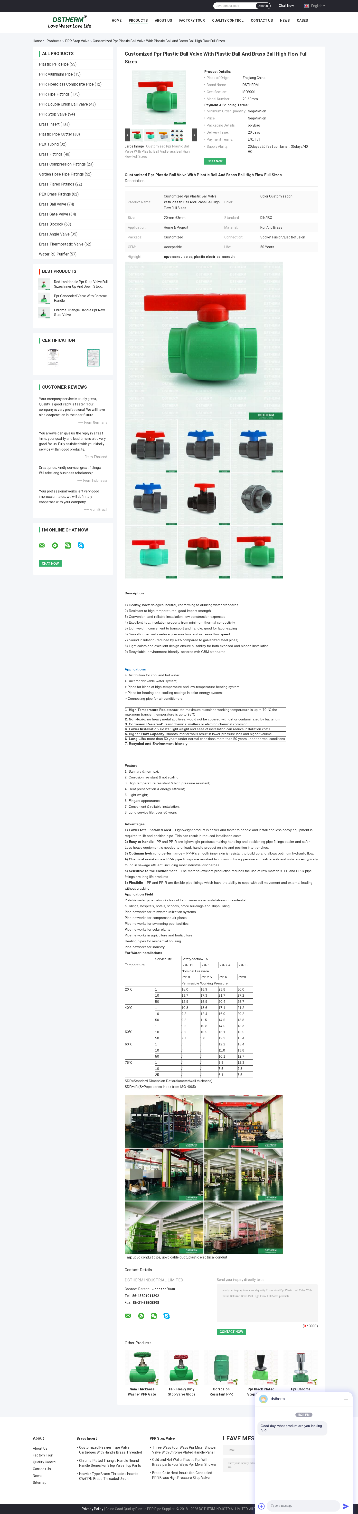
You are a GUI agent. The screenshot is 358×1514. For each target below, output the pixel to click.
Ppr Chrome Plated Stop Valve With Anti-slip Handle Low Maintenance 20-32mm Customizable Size (300, 1391)
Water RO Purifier (54, 254)
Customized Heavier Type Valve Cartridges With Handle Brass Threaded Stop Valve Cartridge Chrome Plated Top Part (111, 1450)
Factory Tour (192, 20)
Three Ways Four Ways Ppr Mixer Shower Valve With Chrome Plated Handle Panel (184, 1449)
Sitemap (40, 1483)
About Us (163, 20)
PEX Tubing (49, 144)
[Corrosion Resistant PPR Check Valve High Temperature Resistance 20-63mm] (221, 1367)
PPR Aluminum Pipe (56, 74)
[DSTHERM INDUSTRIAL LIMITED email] (45, 545)
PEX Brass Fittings (55, 194)
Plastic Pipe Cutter (55, 134)
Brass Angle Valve (54, 234)
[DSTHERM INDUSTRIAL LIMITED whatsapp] (58, 545)
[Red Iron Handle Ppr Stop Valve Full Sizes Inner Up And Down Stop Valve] (43, 284)
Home (117, 20)
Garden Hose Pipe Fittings (61, 174)
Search (263, 6)
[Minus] (346, 1399)
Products (138, 20)
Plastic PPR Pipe (54, 64)
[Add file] (261, 1506)
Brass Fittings (51, 154)
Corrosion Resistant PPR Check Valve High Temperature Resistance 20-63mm (221, 1391)
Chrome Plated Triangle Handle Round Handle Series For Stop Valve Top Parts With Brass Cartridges (110, 1464)
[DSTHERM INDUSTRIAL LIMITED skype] (84, 545)
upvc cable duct (174, 1257)
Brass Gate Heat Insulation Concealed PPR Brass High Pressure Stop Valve (182, 1475)
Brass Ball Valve (52, 204)
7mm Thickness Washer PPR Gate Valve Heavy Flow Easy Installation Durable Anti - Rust (142, 1391)
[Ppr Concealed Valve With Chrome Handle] (43, 298)
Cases (302, 20)
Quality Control (228, 20)
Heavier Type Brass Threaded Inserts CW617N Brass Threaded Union (109, 1476)
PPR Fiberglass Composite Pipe (66, 84)
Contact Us (262, 20)
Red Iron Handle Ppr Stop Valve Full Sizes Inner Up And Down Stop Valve (81, 286)
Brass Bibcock (51, 224)
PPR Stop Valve (77, 41)
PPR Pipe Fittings (54, 94)
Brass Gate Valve (53, 214)
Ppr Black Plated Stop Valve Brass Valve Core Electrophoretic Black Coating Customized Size (261, 1391)
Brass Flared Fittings (56, 184)
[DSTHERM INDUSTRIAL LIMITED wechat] (71, 545)
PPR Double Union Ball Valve (63, 104)
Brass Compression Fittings (62, 164)
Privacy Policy (92, 1509)
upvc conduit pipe (146, 1257)
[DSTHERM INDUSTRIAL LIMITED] (69, 21)
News (285, 20)
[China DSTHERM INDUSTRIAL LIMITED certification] (53, 357)
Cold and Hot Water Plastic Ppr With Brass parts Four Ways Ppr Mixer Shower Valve (184, 1463)
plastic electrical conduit (207, 1257)
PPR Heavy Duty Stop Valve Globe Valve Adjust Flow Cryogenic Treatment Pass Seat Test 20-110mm (181, 1391)
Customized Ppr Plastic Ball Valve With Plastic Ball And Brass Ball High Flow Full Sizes (157, 151)
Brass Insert (49, 124)
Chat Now (286, 6)
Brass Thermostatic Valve (61, 244)
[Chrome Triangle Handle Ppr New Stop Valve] (43, 312)
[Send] (346, 1506)
